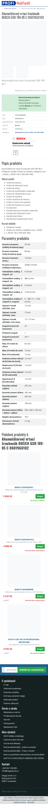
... (18, 8)
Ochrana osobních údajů (14, 696)
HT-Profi (23, 791)
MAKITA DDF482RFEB (24, 589)
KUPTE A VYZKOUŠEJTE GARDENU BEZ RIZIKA (24, 758)
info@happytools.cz (10, 771)
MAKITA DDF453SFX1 (24, 487)
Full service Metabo (12, 743)
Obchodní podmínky (12, 688)
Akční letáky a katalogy (14, 736)
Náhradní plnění (11, 699)
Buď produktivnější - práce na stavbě (20, 747)
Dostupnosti (9, 723)
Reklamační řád (10, 727)
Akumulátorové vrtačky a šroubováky (29, 132)
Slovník (7, 719)
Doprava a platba (11, 692)
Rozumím (30, 802)
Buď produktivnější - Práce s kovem (19, 751)
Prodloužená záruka (12, 716)
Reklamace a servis (12, 712)
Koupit (40, 496)
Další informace (20, 802)
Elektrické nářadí (10, 8)
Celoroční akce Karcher (14, 739)
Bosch (17, 125)
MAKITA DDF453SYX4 (24, 539)
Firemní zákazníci (11, 703)
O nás (6, 685)
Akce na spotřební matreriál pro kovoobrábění (24, 754)
